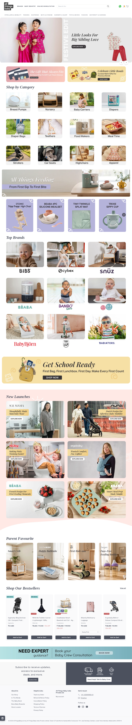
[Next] (126, 62)
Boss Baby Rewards (18, 704)
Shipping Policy (39, 704)
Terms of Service (39, 707)
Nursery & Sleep (60, 15)
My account (60, 696)
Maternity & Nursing (98, 15)
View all (123, 588)
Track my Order (39, 695)
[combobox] (83, 6)
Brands (20, 6)
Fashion (84, 15)
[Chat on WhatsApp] (120, 6)
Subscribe (33, 680)
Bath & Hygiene (47, 15)
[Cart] (127, 6)
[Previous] (121, 62)
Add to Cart (17, 637)
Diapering (35, 15)
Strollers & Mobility (13, 15)
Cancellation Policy (40, 701)
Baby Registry (30, 6)
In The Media (15, 698)
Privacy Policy (38, 710)
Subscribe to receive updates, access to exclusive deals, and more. (33, 671)
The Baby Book (16, 701)
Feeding (26, 15)
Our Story (14, 695)
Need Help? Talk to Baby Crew (99, 679)
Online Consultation (46, 6)
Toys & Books (74, 15)
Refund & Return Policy (41, 698)
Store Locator (16, 707)
